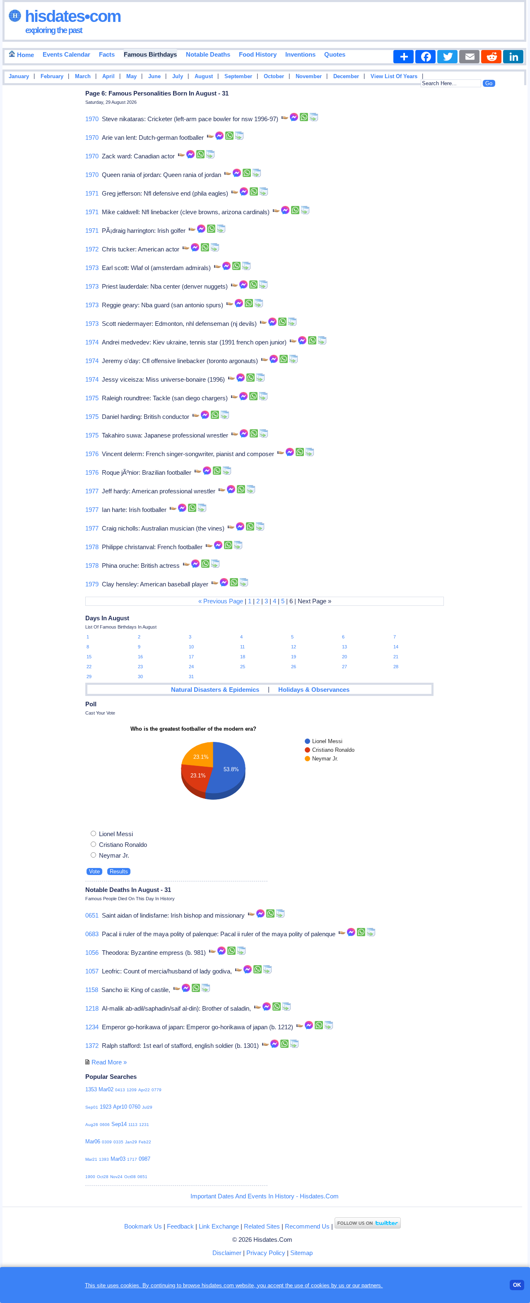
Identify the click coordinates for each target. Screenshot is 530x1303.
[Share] (403, 56)
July (177, 76)
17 (191, 656)
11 (242, 646)
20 (344, 656)
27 (344, 666)
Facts (107, 54)
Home (24, 54)
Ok (517, 1285)
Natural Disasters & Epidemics (215, 689)
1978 (92, 546)
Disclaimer (226, 1252)
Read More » (109, 1062)
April (108, 76)
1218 (92, 1008)
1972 (92, 249)
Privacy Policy (265, 1252)
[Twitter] (447, 56)
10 (191, 646)
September (238, 76)
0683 (92, 933)
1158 (91, 989)
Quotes (334, 54)
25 (242, 666)
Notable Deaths (208, 54)
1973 (92, 267)
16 (140, 656)
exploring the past (53, 30)
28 (395, 666)
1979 (92, 584)
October (274, 76)
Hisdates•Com (71, 16)
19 (293, 656)
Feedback (180, 1226)
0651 (92, 915)
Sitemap (301, 1252)
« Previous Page (220, 601)
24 (191, 666)
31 (191, 676)
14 (395, 646)
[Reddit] (491, 56)
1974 (92, 342)
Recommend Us (307, 1226)
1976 (92, 453)
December (346, 76)
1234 (92, 1026)
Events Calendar (66, 54)
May (131, 76)
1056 (92, 952)
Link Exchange (219, 1226)
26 (293, 666)
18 (242, 656)
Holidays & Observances (313, 689)
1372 (92, 1045)
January (19, 76)
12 (293, 646)
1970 (92, 118)
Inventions (300, 54)
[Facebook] (425, 56)
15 (89, 656)
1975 (92, 398)
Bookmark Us (143, 1226)
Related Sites (262, 1226)
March (83, 76)
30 (140, 676)
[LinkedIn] (513, 56)
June (154, 76)
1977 (92, 491)
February (52, 76)
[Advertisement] (503, 220)
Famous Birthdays (150, 54)
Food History (258, 54)
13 (344, 646)
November (309, 76)
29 (89, 676)
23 (140, 666)
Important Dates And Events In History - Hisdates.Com (264, 1196)
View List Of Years (394, 76)
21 (395, 656)
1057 (92, 971)
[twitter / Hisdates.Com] (368, 1226)
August (204, 76)
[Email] (469, 56)
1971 (92, 193)
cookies (320, 1285)
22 (89, 666)
